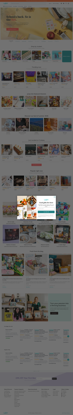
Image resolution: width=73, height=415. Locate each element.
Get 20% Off (46, 211)
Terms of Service (40, 216)
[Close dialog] (54, 197)
